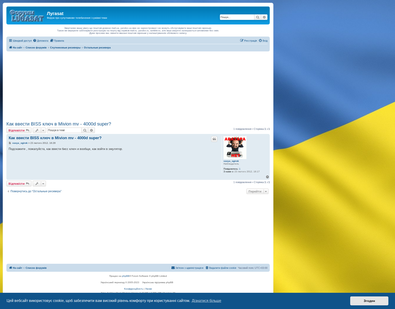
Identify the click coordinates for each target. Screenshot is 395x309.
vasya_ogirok (231, 161)
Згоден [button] (369, 301)
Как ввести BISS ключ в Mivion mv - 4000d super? (58, 123)
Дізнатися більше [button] (206, 301)
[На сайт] (27, 15)
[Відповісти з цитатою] (214, 139)
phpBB (125, 276)
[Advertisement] (138, 86)
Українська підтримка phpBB (157, 282)
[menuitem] (40, 40)
